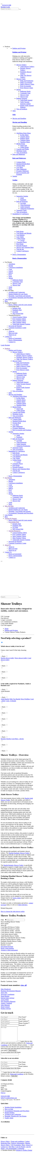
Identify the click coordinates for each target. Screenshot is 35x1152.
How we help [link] (9, 1109)
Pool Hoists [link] (19, 244)
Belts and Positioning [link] (26, 81)
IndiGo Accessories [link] (26, 82)
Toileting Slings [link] (25, 140)
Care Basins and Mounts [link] (23, 233)
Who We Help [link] (9, 506)
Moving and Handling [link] (19, 118)
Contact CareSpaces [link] (22, 251)
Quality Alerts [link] (9, 1118)
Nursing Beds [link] (20, 165)
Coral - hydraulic (11, 701)
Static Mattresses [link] (21, 169)
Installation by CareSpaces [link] (20, 214)
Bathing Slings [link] (24, 138)
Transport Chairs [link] (21, 210)
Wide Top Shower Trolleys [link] (24, 359)
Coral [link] (10, 269)
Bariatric (7, 691)
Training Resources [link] (14, 531)
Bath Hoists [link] (20, 231)
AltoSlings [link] (12, 264)
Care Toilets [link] (20, 237)
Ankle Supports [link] (25, 207)
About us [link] (11, 331)
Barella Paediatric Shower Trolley (19, 853)
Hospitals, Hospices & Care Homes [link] (15, 1116)
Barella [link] (11, 266)
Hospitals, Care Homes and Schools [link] (20, 296)
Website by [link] (24, 1150)
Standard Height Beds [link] (23, 164)
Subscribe (14, 1076)
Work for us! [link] (12, 335)
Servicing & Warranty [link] (15, 326)
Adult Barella (5, 699)
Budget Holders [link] (9, 1112)
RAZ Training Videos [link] (19, 319)
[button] (1, 561)
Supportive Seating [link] (22, 196)
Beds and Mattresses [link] (18, 154)
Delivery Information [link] (18, 1143)
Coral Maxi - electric (17, 739)
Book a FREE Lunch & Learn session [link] (20, 304)
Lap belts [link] (23, 203)
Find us (3, 1093)
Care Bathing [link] (20, 235)
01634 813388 (6, 5)
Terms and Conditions (16, 1074)
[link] (6, 628)
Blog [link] (6, 301)
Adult (3, 691)
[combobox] (10, 9)
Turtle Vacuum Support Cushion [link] (25, 103)
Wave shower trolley (21, 658)
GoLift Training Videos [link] (19, 317)
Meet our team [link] (13, 333)
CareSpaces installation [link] (16, 267)
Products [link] (7, 348)
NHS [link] (14, 111)
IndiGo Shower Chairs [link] (27, 84)
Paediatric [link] (23, 200)
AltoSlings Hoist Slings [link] (23, 133)
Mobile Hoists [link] (20, 144)
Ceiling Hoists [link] (20, 238)
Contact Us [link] (8, 336)
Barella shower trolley (7, 658)
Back (3, 656)
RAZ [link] (10, 274)
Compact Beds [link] (20, 162)
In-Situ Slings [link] (24, 135)
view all (24, 985)
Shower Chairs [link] (20, 79)
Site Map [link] (12, 1147)
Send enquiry (12, 1050)
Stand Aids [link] (23, 145)
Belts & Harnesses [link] (22, 201)
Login (8, 7)
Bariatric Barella (6, 739)
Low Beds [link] (19, 167)
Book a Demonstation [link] (19, 254)
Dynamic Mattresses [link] (22, 171)
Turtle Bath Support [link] (26, 100)
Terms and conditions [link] (17, 1141)
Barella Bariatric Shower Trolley (14, 865)
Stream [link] (18, 89)
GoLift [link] (22, 240)
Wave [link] (10, 289)
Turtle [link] (10, 287)
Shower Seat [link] (24, 96)
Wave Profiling (25, 699)
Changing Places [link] (21, 242)
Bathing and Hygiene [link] (19, 48)
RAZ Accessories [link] (25, 86)
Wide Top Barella (14, 699)
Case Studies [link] (9, 299)
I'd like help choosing (19, 650)
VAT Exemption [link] (16, 1145)
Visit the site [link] (20, 249)
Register (3, 7)
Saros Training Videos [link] (19, 320)
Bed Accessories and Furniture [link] (21, 430)
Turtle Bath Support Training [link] (21, 324)
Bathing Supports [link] (21, 98)
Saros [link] (10, 276)
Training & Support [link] (11, 518)
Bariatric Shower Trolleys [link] (24, 355)
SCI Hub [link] (15, 312)
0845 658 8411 (22, 905)
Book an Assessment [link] (15, 338)
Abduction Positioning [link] (27, 208)
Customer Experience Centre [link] (17, 327)
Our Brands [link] (8, 478)
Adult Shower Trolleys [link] (27, 66)
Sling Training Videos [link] (19, 322)
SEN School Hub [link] (17, 313)
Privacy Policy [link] (5, 1141)
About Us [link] (8, 545)
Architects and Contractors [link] (17, 292)
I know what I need (7, 650)
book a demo (17, 898)
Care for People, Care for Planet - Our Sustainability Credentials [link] (16, 1147)
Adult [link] (22, 198)
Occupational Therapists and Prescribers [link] (21, 297)
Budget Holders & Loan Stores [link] (18, 294)
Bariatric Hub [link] (16, 308)
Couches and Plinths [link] (22, 149)
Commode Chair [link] (25, 93)
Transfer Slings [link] (24, 136)
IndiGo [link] (11, 273)
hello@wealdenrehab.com (9, 1098)
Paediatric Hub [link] (17, 310)
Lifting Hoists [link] (24, 147)
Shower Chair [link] (24, 95)
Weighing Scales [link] (21, 151)
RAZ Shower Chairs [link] (26, 88)
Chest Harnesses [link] (25, 205)
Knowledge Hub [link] (14, 522)
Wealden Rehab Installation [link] (13, 1107)
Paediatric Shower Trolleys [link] (24, 357)
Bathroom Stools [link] (25, 91)
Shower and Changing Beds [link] (25, 247)
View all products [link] (21, 109)
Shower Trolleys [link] (21, 65)
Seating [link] (14, 176)
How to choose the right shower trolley (13, 911)
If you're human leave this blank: (11, 1052)
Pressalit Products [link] (21, 245)
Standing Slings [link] (25, 142)
